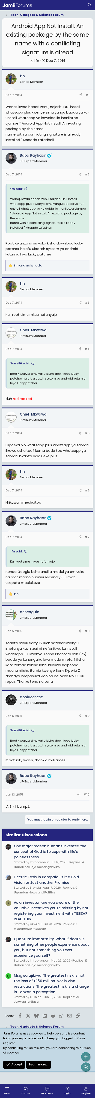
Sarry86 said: (20, 363)
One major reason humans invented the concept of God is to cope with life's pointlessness (50, 852)
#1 (87, 95)
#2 (87, 174)
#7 (87, 537)
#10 (86, 794)
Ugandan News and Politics (34, 892)
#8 (87, 631)
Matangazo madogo (30, 928)
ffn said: (16, 189)
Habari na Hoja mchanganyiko (37, 867)
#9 (87, 716)
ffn (36, 60)
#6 (87, 490)
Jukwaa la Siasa (26, 1001)
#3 (87, 302)
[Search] (89, 5)
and (28, 265)
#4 (87, 349)
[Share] (81, 95)
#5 (87, 433)
